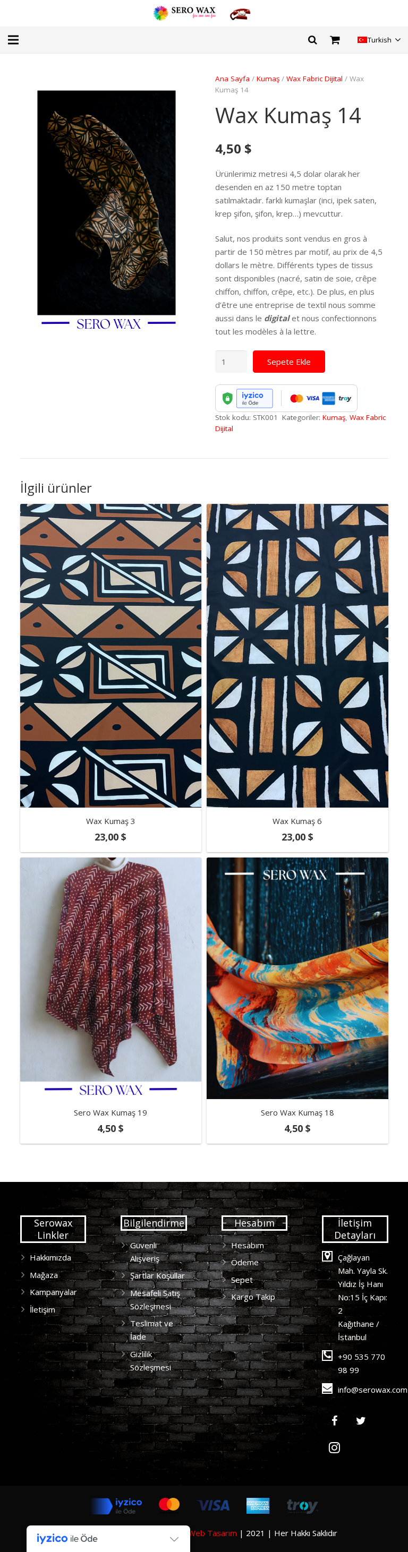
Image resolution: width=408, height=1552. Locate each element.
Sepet (242, 1279)
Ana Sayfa (232, 78)
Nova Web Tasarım (202, 1533)
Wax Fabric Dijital (314, 78)
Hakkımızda (50, 1257)
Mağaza (44, 1275)
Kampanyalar (53, 1292)
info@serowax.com (372, 1389)
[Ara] (313, 40)
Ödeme (245, 1262)
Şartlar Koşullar (157, 1275)
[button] (177, 89)
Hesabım (247, 1245)
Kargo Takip (253, 1296)
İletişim (42, 1309)
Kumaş (268, 78)
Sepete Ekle (289, 361)
